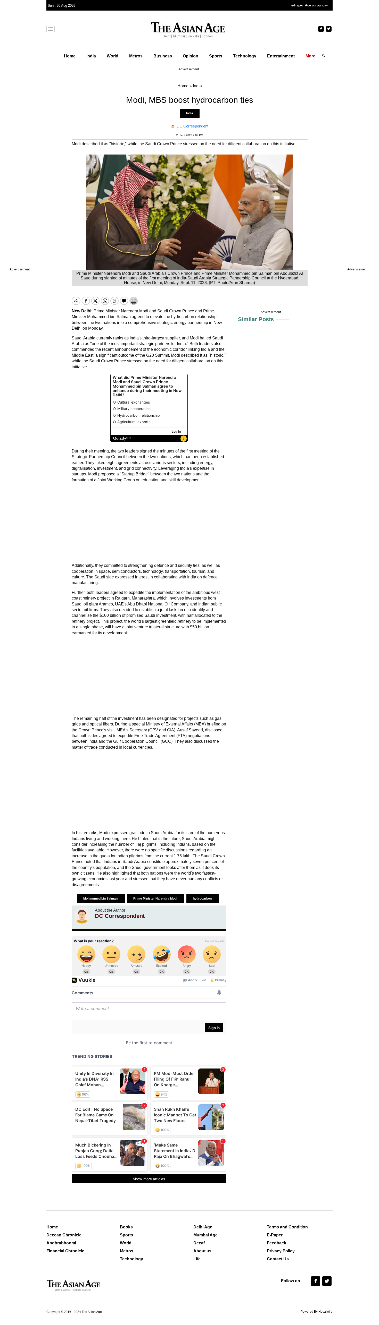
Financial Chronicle (65, 1251)
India (91, 56)
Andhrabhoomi (61, 1243)
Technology (244, 56)
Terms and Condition (287, 1227)
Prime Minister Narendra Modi (155, 898)
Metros (136, 56)
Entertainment (281, 56)
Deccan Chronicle (63, 1235)
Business (162, 56)
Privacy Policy (281, 1251)
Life (197, 1259)
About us (202, 1251)
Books (126, 1227)
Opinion (190, 56)
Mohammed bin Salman (100, 898)
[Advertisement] (149, 523)
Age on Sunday (316, 5)
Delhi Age (202, 1227)
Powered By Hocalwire (317, 1311)
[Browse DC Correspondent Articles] (82, 916)
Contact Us (278, 1259)
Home (70, 56)
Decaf (199, 1243)
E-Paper (275, 1235)
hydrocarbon (202, 898)
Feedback (276, 1243)
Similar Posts (256, 319)
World (112, 56)
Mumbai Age (205, 1235)
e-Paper (297, 5)
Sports (215, 56)
